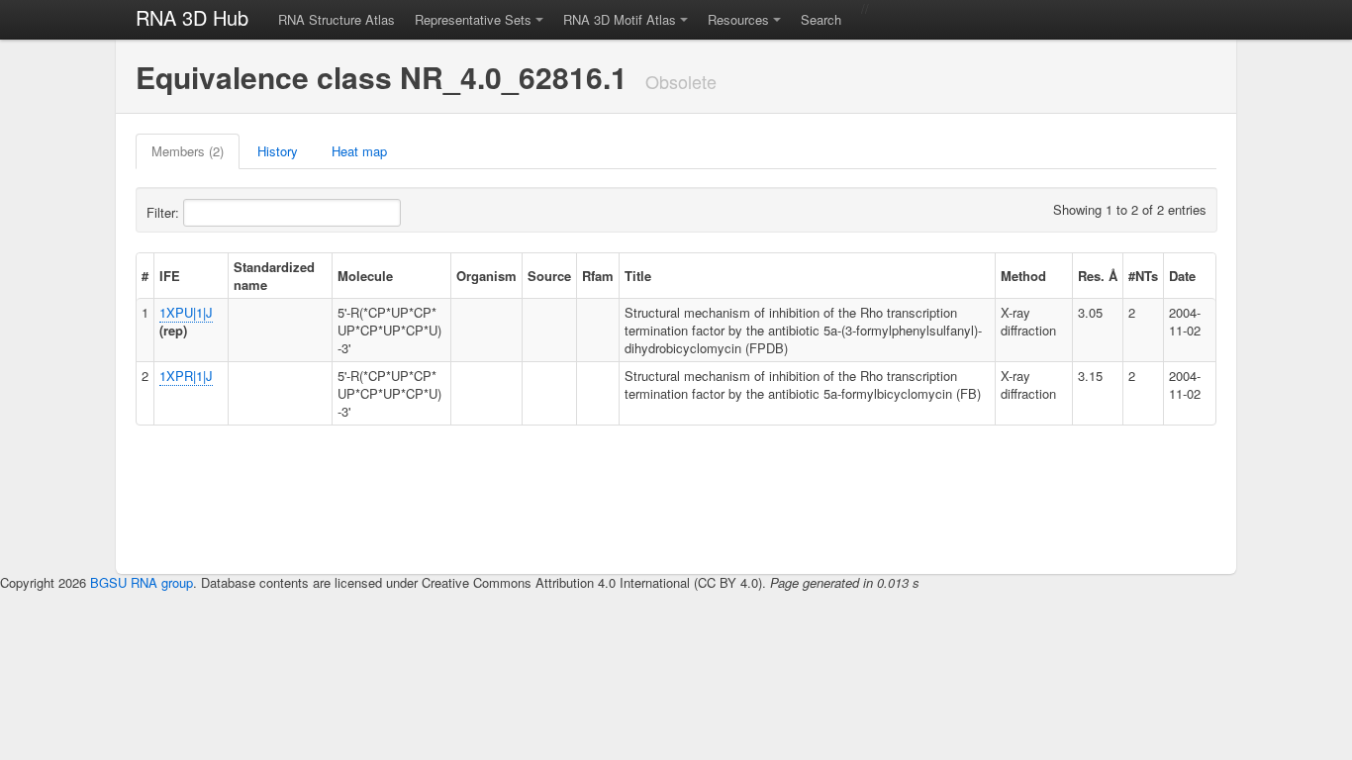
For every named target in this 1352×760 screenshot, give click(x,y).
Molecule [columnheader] (365, 275)
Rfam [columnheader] (598, 275)
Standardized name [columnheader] (274, 275)
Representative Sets (473, 19)
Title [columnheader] (638, 275)
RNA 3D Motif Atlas (619, 19)
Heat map (359, 151)
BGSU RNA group (141, 582)
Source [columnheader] (549, 275)
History (277, 151)
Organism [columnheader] (486, 275)
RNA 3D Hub (192, 17)
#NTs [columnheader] (1143, 275)
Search (821, 19)
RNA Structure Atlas (336, 19)
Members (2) (187, 151)
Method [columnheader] (1023, 275)
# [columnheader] (145, 275)
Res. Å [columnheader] (1097, 275)
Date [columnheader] (1182, 275)
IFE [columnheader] (169, 275)
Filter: (164, 212)
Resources (738, 19)
